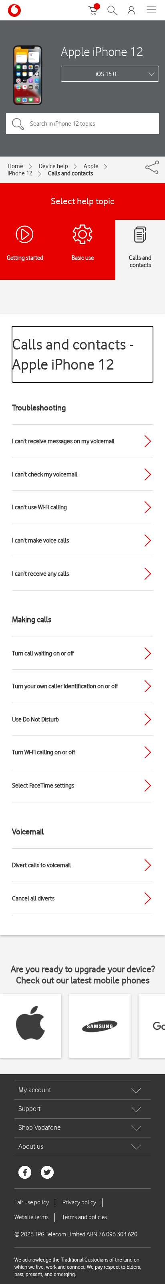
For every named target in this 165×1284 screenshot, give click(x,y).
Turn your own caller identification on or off (65, 686)
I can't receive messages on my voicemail (63, 441)
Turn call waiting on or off (43, 653)
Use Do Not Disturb (35, 719)
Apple (91, 166)
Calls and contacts (70, 173)
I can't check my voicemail (44, 474)
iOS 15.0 (106, 74)
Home (15, 166)
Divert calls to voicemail (41, 865)
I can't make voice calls (40, 540)
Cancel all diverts (33, 898)
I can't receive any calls (40, 573)
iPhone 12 (20, 173)
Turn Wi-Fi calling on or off (43, 752)
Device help (53, 166)
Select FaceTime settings (43, 785)
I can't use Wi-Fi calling (39, 507)
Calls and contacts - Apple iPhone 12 (73, 354)
